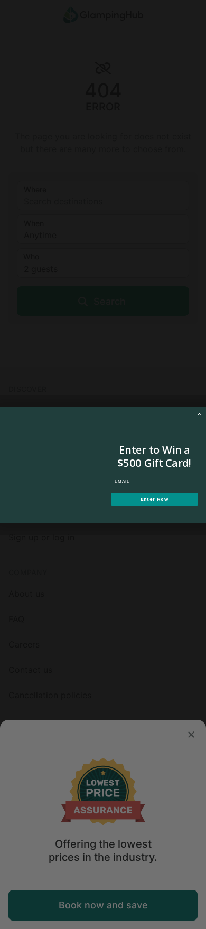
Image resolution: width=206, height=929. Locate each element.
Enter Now (155, 499)
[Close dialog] (199, 413)
